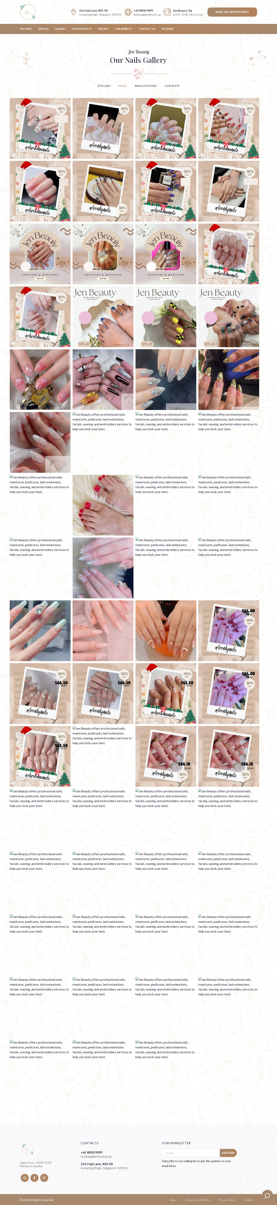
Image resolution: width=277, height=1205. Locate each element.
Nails (123, 86)
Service (43, 29)
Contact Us (146, 29)
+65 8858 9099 (143, 10)
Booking (168, 29)
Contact (248, 1200)
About (173, 1200)
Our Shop (172, 86)
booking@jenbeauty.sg (147, 14)
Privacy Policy (226, 1200)
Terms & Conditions (197, 1200)
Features (26, 29)
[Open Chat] (267, 1195)
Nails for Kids (146, 86)
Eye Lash (104, 86)
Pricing (103, 29)
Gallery (60, 29)
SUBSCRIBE (228, 1153)
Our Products (82, 29)
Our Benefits (123, 29)
